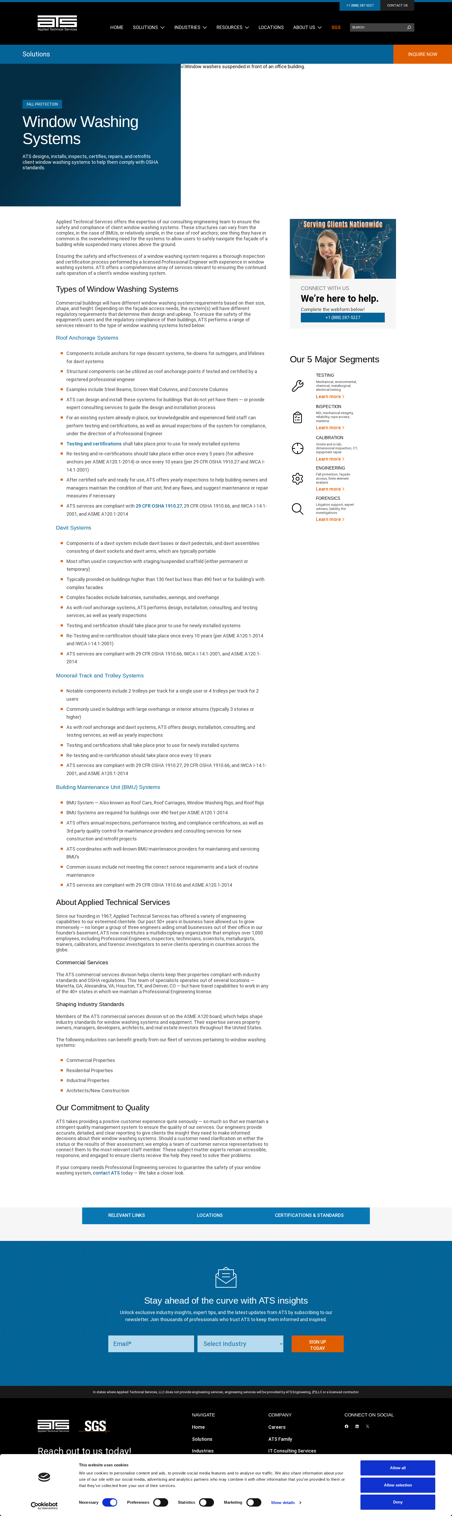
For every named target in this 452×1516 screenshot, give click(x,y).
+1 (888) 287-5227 (360, 5)
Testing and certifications (94, 443)
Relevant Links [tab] (126, 1215)
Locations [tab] (210, 1215)
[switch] (160, 1502)
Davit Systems (73, 528)
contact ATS (106, 1173)
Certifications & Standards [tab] (309, 1215)
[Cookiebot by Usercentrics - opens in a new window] (44, 1506)
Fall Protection (42, 104)
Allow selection (398, 1485)
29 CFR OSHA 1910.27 (159, 506)
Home (198, 1427)
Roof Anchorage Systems (87, 338)
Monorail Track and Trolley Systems (100, 675)
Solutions (36, 54)
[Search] (409, 27)
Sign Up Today (317, 1345)
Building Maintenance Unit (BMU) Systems (108, 787)
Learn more (328, 396)
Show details (283, 1502)
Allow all (398, 1468)
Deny (398, 1502)
